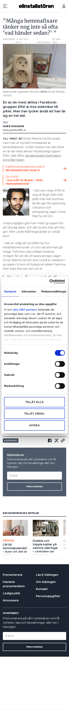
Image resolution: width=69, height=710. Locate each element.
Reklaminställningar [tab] (53, 291)
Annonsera (11, 600)
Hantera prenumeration (14, 584)
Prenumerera (12, 574)
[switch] (60, 364)
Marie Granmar (13, 126)
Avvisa (34, 425)
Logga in (64, 6)
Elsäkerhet (10, 440)
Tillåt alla (34, 402)
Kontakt (42, 589)
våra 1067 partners (25, 309)
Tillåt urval (34, 413)
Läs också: (24, 180)
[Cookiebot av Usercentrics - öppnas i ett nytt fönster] (49, 281)
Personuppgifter (48, 596)
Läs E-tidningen (47, 574)
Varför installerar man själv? (25, 168)
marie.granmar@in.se (14, 129)
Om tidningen (46, 582)
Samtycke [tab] (10, 291)
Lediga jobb (11, 593)
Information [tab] (29, 291)
